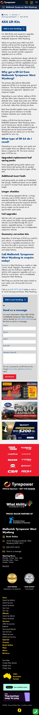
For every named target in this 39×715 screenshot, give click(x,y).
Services (5, 621)
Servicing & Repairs (9, 629)
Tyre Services (6, 632)
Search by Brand (8, 605)
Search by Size (7, 603)
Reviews (6, 653)
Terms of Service (26, 369)
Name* (5, 325)
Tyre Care (5, 608)
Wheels (5, 613)
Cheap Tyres (6, 668)
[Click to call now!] (26, 2)
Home (5, 15)
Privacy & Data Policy (14, 705)
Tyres (4, 597)
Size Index (6, 660)
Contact (5, 642)
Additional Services (9, 637)
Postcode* (6, 346)
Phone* (5, 332)
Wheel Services (7, 634)
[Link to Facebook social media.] (19, 710)
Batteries (5, 626)
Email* (5, 339)
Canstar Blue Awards (9, 663)
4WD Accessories (8, 624)
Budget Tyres (6, 666)
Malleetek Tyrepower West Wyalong (21, 7)
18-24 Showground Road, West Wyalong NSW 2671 (18, 542)
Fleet (4, 648)
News (4, 650)
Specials (5, 640)
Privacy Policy (12, 369)
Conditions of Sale (26, 705)
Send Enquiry (9, 377)
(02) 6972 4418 (16, 289)
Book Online (7, 645)
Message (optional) (9, 352)
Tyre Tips (5, 611)
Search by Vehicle (8, 600)
